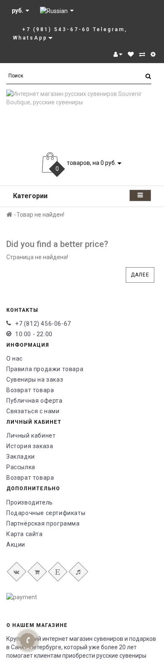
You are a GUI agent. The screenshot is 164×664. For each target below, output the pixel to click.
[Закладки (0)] (131, 54)
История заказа (29, 446)
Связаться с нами (33, 411)
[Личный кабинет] (118, 54)
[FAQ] (153, 54)
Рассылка (20, 467)
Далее (140, 275)
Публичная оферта (34, 400)
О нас (14, 358)
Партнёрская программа (43, 523)
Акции (15, 544)
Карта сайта (24, 534)
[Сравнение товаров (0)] (142, 54)
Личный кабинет (31, 435)
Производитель (29, 502)
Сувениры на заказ (34, 379)
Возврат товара (30, 390)
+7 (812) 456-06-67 (43, 323)
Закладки (20, 456)
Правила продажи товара (44, 369)
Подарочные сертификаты (45, 513)
